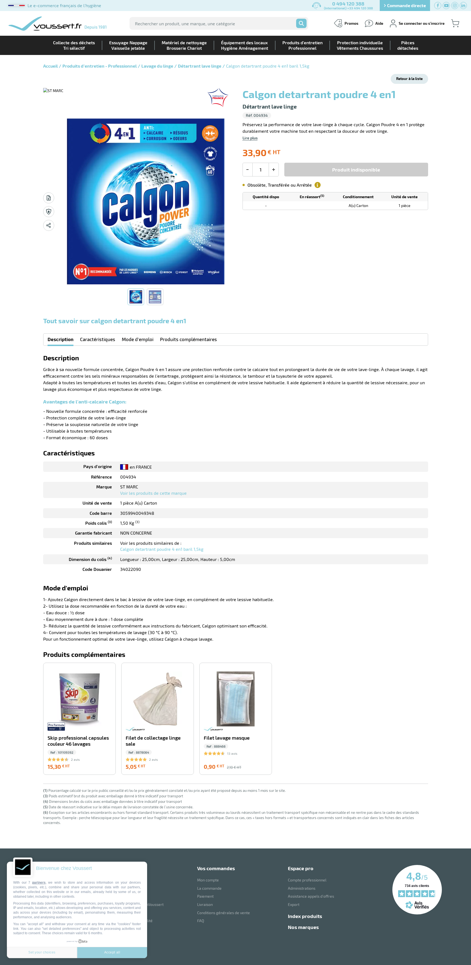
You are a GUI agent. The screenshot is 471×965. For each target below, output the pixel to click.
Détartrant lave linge (199, 65)
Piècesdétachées (407, 45)
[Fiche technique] (48, 197)
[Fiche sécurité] (48, 211)
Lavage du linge (157, 65)
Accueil (50, 65)
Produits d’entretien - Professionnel (99, 65)
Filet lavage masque (227, 738)
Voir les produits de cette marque (153, 493)
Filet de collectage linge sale (153, 741)
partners (39, 882)
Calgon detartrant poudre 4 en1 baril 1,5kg (161, 549)
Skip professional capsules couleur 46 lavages (78, 741)
